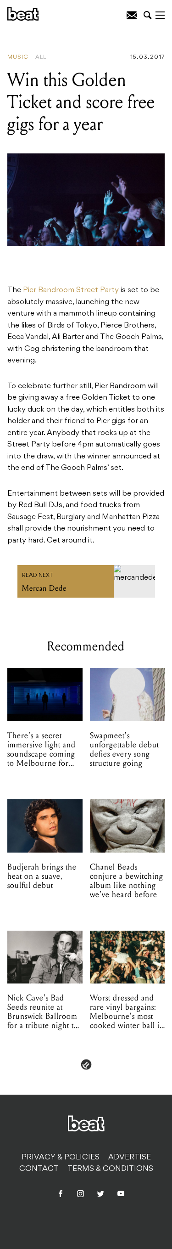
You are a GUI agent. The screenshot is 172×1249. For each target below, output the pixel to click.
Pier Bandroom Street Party (71, 290)
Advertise (129, 1157)
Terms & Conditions (110, 1169)
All (40, 57)
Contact (39, 1169)
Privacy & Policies (61, 1157)
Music (17, 57)
